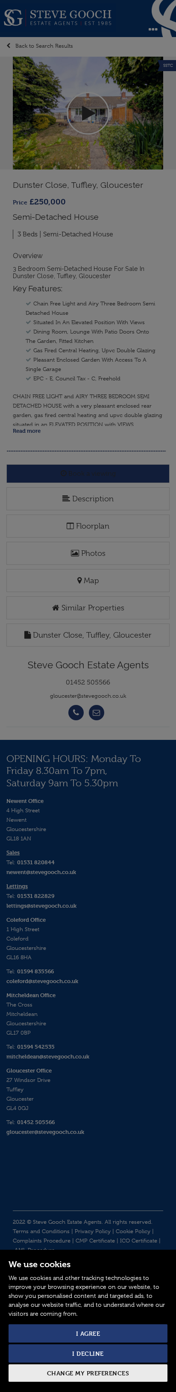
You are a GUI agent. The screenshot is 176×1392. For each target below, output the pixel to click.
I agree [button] (88, 1333)
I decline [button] (88, 1353)
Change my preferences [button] (88, 1373)
